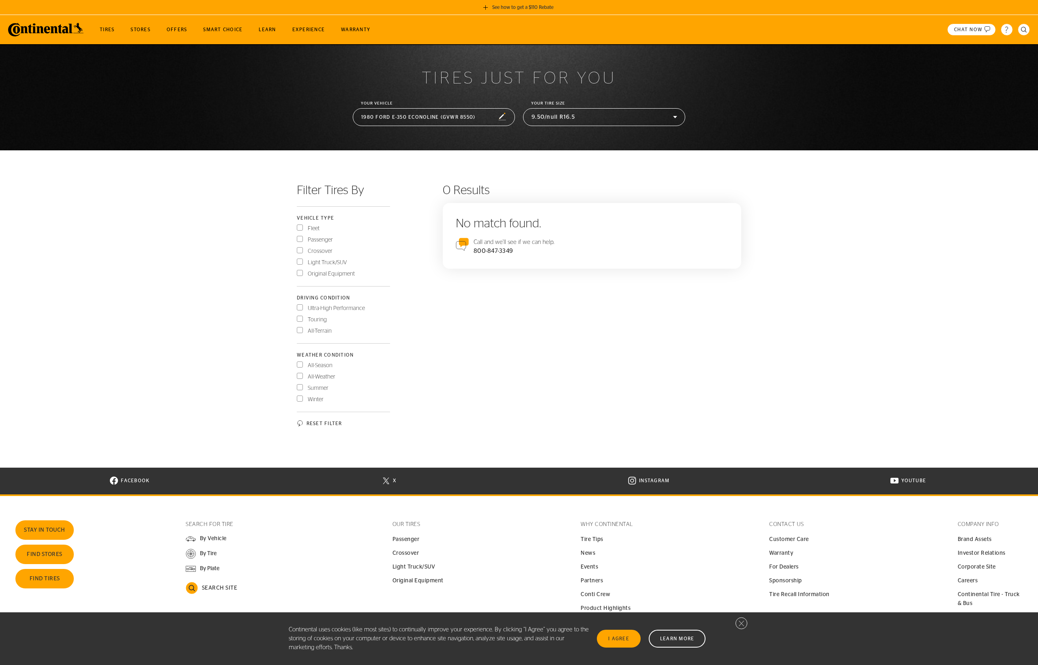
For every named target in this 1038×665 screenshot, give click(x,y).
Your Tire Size (548, 103)
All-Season (320, 365)
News (588, 553)
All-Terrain (320, 331)
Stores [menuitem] (140, 29)
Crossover (320, 251)
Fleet (314, 228)
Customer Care (789, 539)
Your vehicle (377, 103)
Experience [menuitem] (308, 29)
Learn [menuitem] (267, 29)
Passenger (320, 240)
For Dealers (784, 567)
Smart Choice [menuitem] (222, 29)
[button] (433, 117)
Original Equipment (331, 274)
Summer (318, 388)
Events (589, 567)
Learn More (677, 638)
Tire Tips (592, 539)
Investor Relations (982, 553)
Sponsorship (785, 581)
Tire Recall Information (799, 594)
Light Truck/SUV (327, 262)
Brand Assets (975, 539)
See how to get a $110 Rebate (522, 7)
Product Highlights (606, 608)
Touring (317, 320)
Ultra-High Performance (336, 308)
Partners (592, 581)
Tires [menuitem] (107, 29)
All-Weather (321, 377)
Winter (316, 399)
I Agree (618, 638)
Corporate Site (977, 567)
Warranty (781, 553)
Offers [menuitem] (177, 29)
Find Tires (45, 579)
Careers (968, 581)
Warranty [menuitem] (355, 29)
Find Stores (44, 554)
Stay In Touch (44, 530)
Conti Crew (595, 594)
